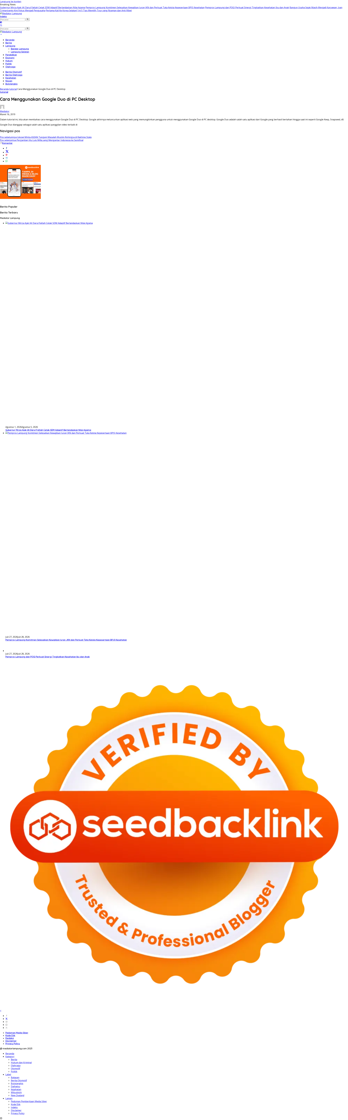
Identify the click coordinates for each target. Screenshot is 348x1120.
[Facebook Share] (6, 148)
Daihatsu (15, 1086)
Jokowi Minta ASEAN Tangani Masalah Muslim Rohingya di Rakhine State (46, 137)
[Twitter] (6, 1018)
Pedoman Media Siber (16, 1032)
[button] (28, 19)
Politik (8, 63)
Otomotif (15, 1068)
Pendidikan (11, 54)
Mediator (4, 111)
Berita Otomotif (13, 72)
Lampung (10, 45)
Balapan (15, 1077)
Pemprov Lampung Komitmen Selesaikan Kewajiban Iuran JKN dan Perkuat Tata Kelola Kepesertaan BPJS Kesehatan (145, 7)
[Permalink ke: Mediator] (2, 108)
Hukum (9, 60)
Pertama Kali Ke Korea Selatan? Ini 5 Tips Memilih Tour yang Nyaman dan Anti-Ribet (89, 10)
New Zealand (17, 1095)
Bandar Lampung (20, 48)
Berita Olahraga (13, 75)
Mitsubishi (16, 1092)
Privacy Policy (12, 1043)
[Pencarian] (1, 25)
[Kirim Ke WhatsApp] (6, 161)
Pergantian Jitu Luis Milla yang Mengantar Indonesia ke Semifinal (41, 140)
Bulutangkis (11, 84)
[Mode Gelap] (1, 22)
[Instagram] (6, 1021)
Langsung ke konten (10, 1)
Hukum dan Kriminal (21, 1062)
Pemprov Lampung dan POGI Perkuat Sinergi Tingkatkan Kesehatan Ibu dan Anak (247, 7)
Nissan (8, 81)
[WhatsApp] (6, 1024)
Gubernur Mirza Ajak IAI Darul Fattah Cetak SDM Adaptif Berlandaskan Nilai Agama (42, 7)
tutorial (4, 92)
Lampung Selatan (20, 51)
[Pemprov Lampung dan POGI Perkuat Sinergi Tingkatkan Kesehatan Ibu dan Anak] (12, 650)
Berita (8, 42)
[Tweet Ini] (7, 152)
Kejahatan (10, 78)
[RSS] (6, 1027)
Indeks (3, 16)
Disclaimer (11, 1041)
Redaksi (9, 1038)
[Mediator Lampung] (11, 13)
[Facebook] (6, 1015)
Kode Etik (10, 1035)
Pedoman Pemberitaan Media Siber (29, 1101)
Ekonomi (9, 57)
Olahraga (10, 66)
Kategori (9, 1056)
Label (8, 1074)
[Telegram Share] (6, 158)
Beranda (9, 39)
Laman (8, 1098)
